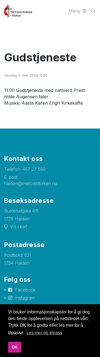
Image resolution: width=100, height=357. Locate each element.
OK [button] (15, 347)
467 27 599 (34, 169)
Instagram (25, 298)
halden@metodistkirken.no (31, 183)
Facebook (25, 290)
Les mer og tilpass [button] (44, 332)
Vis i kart (18, 226)
